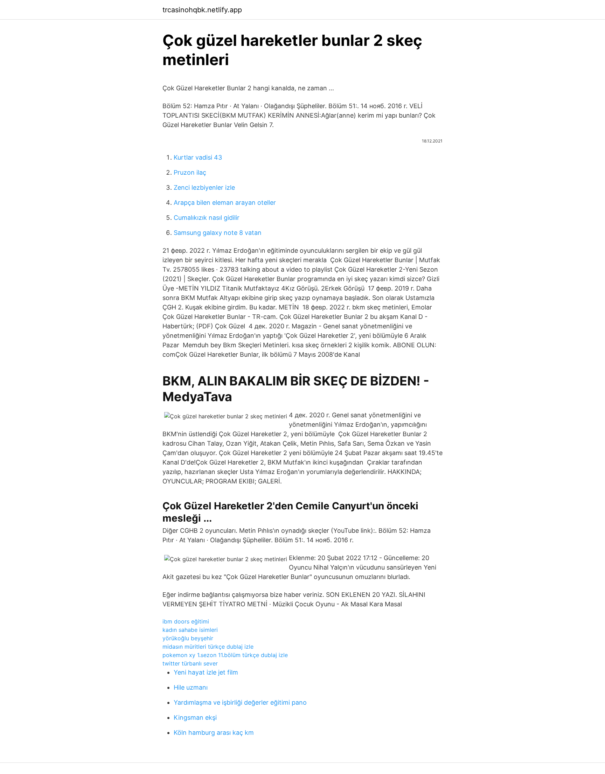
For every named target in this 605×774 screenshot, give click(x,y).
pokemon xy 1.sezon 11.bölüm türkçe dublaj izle (225, 654)
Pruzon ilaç (190, 172)
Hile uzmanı (191, 687)
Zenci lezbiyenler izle (204, 187)
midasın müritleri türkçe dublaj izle (207, 646)
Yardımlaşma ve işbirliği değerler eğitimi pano (240, 702)
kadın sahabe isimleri (190, 629)
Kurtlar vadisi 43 (198, 157)
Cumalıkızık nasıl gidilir (206, 217)
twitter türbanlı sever (190, 663)
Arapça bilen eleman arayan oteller (225, 202)
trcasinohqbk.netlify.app (202, 9)
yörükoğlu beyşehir (187, 638)
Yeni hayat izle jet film (206, 672)
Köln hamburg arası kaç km (214, 732)
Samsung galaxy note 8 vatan (218, 232)
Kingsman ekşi (195, 717)
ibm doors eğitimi (185, 621)
